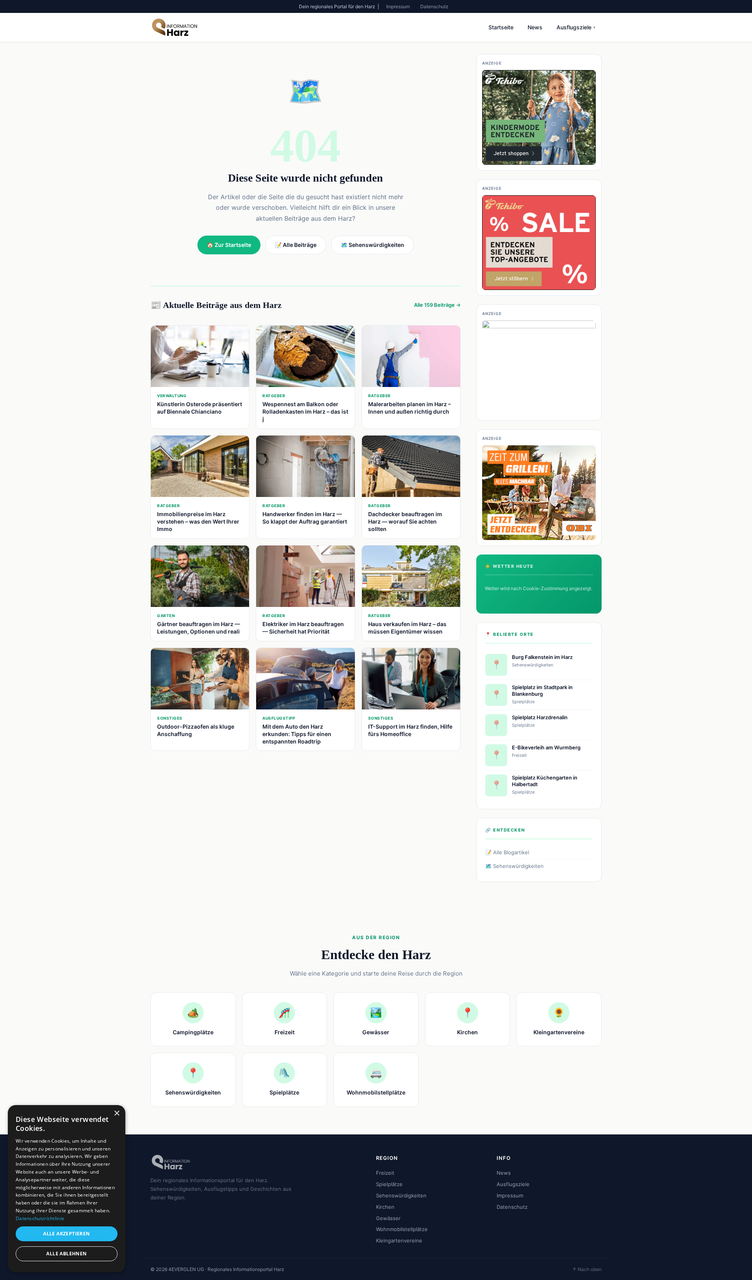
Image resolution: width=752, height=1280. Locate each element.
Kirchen (385, 1207)
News (535, 27)
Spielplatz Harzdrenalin (540, 717)
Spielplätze (389, 1184)
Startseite (500, 27)
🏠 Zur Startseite (229, 244)
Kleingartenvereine (399, 1240)
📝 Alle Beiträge (295, 244)
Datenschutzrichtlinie (40, 1218)
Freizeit (385, 1173)
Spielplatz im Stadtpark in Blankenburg (542, 690)
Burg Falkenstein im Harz (542, 657)
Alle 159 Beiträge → (437, 305)
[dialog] (66, 1188)
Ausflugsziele (576, 27)
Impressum (398, 6)
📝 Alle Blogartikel (507, 852)
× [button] (116, 1113)
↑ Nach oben (587, 1269)
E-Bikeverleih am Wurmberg (546, 747)
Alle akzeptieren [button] (66, 1233)
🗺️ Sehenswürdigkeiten (514, 866)
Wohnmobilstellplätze (402, 1229)
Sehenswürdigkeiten (401, 1195)
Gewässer (388, 1218)
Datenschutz (434, 6)
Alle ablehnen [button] (66, 1253)
